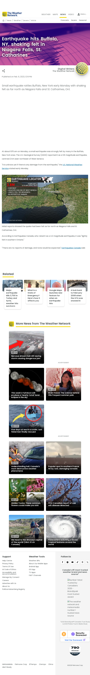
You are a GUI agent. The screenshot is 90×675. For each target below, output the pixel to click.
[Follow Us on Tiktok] (77, 562)
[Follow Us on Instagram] (67, 562)
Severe (26, 20)
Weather (17, 20)
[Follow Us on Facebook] (62, 562)
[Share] (3, 71)
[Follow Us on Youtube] (72, 562)
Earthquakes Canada (71, 248)
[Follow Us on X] (87, 562)
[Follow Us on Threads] (82, 562)
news (9, 20)
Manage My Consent (10, 577)
